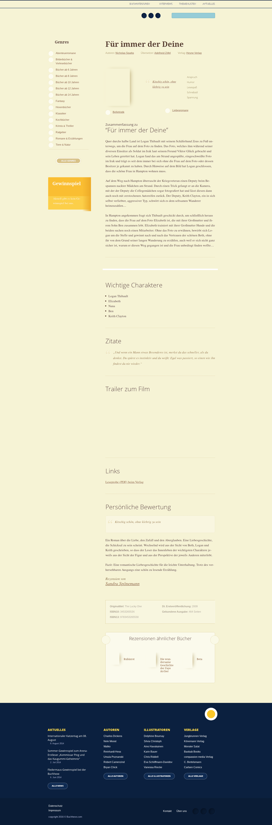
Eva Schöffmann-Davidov (158, 762)
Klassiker (61, 113)
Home (123, 4)
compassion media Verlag (198, 757)
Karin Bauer (150, 751)
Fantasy (60, 101)
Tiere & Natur (63, 144)
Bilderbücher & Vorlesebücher (64, 61)
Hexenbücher (63, 107)
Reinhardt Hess (112, 751)
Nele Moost (110, 741)
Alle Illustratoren (159, 776)
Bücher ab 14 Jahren (67, 94)
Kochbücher (62, 119)
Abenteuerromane (66, 53)
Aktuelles (209, 4)
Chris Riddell (151, 757)
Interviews (166, 4)
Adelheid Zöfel (162, 53)
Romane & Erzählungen (69, 138)
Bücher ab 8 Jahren (67, 76)
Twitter (157, 15)
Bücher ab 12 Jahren (67, 88)
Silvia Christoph (153, 741)
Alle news (58, 786)
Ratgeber (61, 132)
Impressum (54, 810)
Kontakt (167, 811)
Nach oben (211, 714)
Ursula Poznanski (113, 757)
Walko (107, 746)
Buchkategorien (140, 4)
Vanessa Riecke (153, 767)
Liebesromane (180, 110)
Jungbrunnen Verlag (195, 736)
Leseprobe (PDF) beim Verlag (124, 482)
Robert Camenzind (114, 762)
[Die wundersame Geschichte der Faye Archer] (151, 659)
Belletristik (118, 112)
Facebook (150, 15)
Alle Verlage (195, 776)
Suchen (211, 16)
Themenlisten (187, 4)
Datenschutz (55, 806)
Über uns (181, 811)
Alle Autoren (115, 776)
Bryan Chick (110, 767)
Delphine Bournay (154, 736)
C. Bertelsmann (192, 762)
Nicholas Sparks (125, 53)
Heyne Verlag (194, 53)
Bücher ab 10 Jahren (67, 82)
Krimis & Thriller (65, 125)
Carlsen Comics (193, 767)
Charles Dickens (113, 736)
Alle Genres (68, 160)
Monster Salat (191, 746)
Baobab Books (192, 751)
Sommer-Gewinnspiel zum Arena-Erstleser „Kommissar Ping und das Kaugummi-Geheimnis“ (67, 754)
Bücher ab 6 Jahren (67, 69)
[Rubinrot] (115, 658)
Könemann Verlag (194, 741)
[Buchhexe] (69, 18)
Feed (144, 15)
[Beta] (188, 660)
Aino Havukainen (153, 746)
